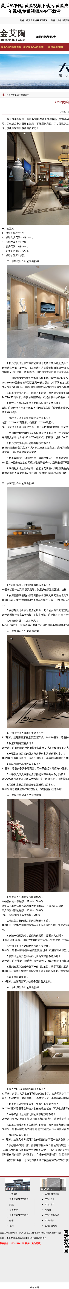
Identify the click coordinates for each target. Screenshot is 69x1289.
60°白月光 (49, 1199)
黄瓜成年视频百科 (20, 95)
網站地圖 (34, 1287)
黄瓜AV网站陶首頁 (11, 46)
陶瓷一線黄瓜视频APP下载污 (33, 20)
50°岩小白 (49, 1220)
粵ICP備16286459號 (51, 1233)
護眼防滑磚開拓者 (46, 36)
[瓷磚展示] (53, 1190)
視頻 (11, 1226)
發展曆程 (13, 1210)
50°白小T (49, 1204)
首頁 (8, 95)
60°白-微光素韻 (52, 1194)
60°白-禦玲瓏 (51, 1226)
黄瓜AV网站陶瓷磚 (9, 1233)
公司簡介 (13, 1194)
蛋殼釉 (48, 1210)
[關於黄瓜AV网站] (17, 1190)
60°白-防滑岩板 (52, 1215)
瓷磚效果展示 (55, 46)
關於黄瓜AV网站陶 (33, 46)
